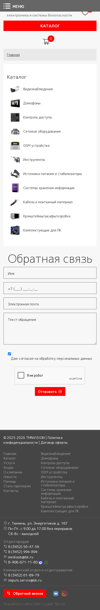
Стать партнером (17, 486)
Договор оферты (54, 442)
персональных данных (74, 358)
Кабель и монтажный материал (57, 500)
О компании (12, 472)
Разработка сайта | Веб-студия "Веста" (34, 604)
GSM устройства (54, 472)
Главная (13, 55)
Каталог (50, 25)
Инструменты (52, 477)
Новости (10, 477)
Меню (18, 6)
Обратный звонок (28, 593)
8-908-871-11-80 (23, 562)
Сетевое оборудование (60, 467)
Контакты (10, 491)
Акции (8, 467)
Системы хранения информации (56, 491)
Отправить (47, 391)
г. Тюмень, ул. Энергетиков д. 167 (37, 523)
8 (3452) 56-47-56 (23, 546)
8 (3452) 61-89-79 (23, 575)
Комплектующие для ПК (60, 511)
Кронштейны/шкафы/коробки (64, 506)
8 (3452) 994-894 (22, 551)
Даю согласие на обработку (51, 358)
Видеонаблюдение (56, 454)
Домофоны (49, 458)
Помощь (9, 481)
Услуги (9, 463)
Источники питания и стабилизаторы (57, 483)
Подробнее (16, 86)
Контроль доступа (55, 463)
